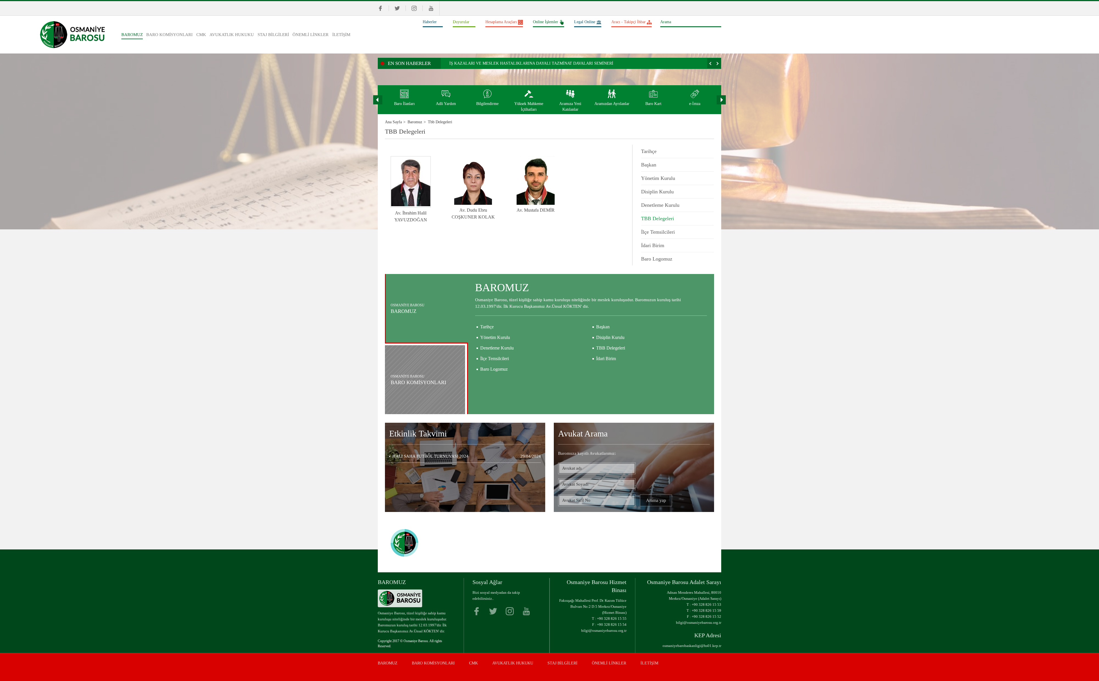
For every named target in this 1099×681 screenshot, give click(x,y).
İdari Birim (652, 245)
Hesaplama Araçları (501, 22)
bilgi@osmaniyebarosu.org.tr (603, 630)
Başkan (648, 165)
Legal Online (584, 22)
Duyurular (461, 22)
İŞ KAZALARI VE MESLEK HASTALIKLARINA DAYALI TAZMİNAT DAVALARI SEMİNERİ (531, 63)
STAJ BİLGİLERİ (273, 34)
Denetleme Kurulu (660, 205)
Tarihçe (649, 151)
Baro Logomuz (656, 259)
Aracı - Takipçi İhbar (628, 22)
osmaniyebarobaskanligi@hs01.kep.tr (692, 646)
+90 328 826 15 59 (706, 610)
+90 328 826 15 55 (611, 618)
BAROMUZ (132, 34)
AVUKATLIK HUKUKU (231, 34)
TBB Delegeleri (657, 218)
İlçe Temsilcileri (658, 232)
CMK (201, 34)
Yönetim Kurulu (658, 178)
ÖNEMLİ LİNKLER (310, 34)
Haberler (430, 22)
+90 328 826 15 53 (706, 604)
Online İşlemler (545, 22)
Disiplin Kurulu (657, 191)
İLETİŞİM (341, 34)
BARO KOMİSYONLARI (169, 34)
